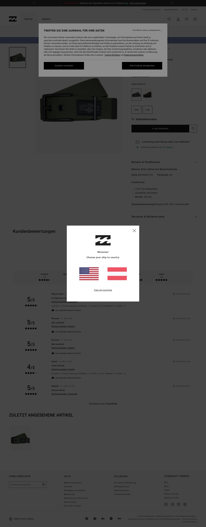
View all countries (103, 290)
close (134, 230)
